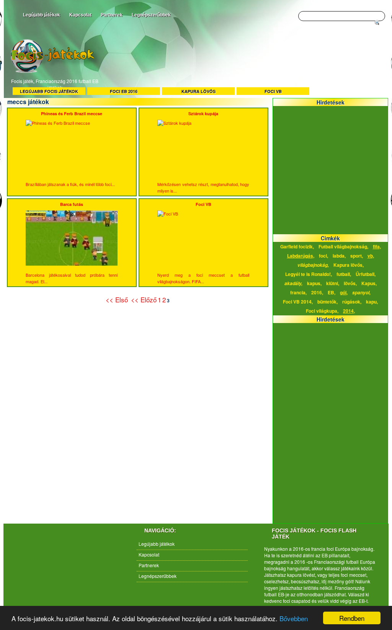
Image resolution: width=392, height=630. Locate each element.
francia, (298, 292)
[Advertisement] (242, 64)
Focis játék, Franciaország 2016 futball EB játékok (54, 84)
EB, (331, 292)
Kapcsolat (80, 15)
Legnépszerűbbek (151, 15)
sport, (356, 255)
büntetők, (327, 301)
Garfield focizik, (297, 246)
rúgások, (351, 301)
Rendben (351, 618)
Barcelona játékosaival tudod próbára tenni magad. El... (72, 242)
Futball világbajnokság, (343, 246)
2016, (317, 292)
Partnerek (111, 15)
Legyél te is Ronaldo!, (308, 274)
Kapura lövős (198, 91)
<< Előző (144, 299)
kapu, (372, 301)
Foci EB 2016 (123, 91)
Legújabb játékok (41, 15)
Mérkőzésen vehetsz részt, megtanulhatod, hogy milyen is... (203, 152)
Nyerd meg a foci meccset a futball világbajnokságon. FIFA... (203, 242)
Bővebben (293, 618)
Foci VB (273, 91)
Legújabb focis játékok (49, 91)
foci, (323, 255)
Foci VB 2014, (298, 301)
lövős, (350, 283)
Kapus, (369, 283)
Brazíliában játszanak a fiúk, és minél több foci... (70, 149)
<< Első (118, 299)
